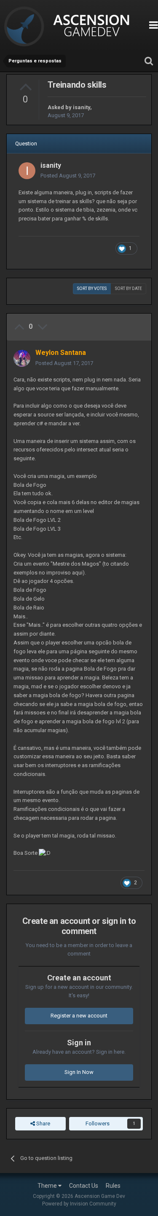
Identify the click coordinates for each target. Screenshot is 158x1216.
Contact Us (83, 1185)
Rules (113, 1185)
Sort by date (128, 288)
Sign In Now (79, 1072)
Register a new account (79, 1015)
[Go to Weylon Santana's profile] (21, 358)
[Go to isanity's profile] (27, 170)
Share (42, 1123)
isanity (81, 107)
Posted (67, 175)
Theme (47, 1185)
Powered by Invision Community (79, 1204)
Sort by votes (92, 288)
